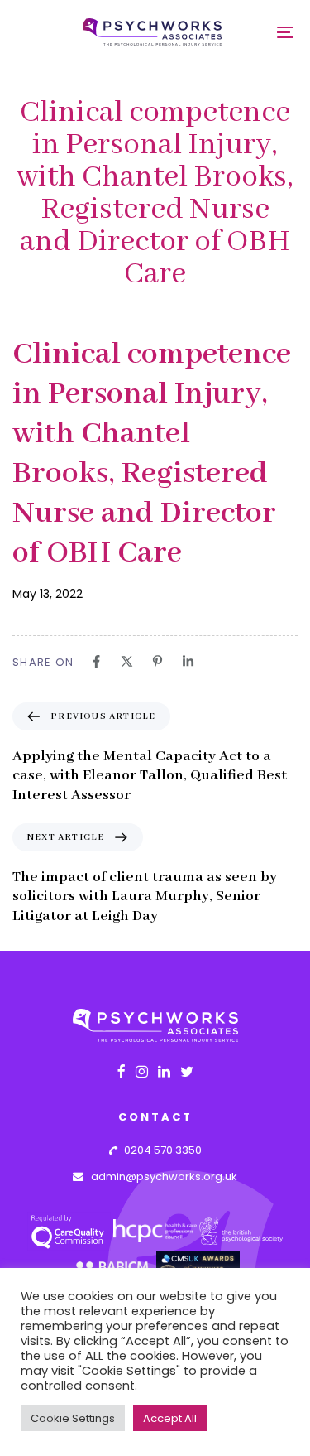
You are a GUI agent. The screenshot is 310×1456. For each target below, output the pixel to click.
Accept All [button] (170, 1418)
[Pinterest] (157, 661)
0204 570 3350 (159, 1150)
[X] (127, 661)
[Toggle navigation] (257, 32)
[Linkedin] (188, 661)
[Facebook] (96, 661)
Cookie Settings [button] (73, 1418)
